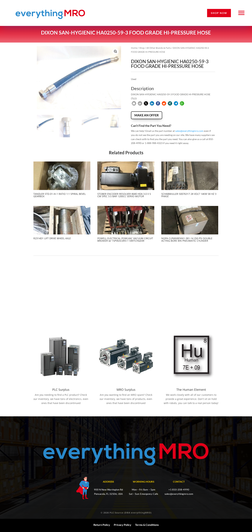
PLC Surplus (60, 390)
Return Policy (101, 525)
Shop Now (219, 12)
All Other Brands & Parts (158, 47)
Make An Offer (146, 115)
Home (134, 47)
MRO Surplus (126, 390)
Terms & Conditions (147, 525)
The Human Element (191, 390)
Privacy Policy (122, 525)
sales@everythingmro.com (189, 130)
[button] (115, 51)
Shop (142, 47)
